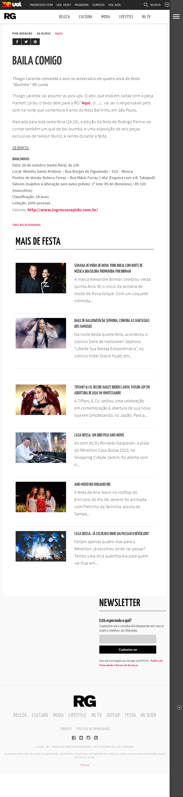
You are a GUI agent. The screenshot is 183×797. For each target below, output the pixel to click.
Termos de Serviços (126, 665)
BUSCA (156, 4)
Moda (105, 17)
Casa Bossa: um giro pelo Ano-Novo (99, 435)
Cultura (85, 17)
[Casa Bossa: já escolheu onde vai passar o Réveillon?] (41, 560)
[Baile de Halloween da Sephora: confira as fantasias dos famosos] (41, 347)
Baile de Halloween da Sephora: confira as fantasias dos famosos (112, 324)
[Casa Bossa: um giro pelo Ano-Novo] (41, 461)
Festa (59, 33)
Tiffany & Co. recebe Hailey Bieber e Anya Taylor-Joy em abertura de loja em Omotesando (112, 390)
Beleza (64, 17)
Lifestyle (126, 17)
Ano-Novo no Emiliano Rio (92, 484)
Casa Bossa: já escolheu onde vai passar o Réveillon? (111, 534)
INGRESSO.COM (41, 4)
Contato (66, 729)
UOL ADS (114, 4)
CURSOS (98, 4)
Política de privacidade (93, 729)
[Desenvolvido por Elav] (84, 767)
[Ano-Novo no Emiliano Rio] (41, 510)
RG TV (146, 17)
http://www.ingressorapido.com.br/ (62, 209)
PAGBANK (82, 4)
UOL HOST (63, 4)
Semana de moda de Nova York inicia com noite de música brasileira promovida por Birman (108, 269)
